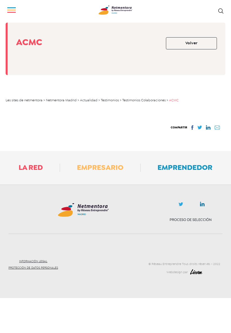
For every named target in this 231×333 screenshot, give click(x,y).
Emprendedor (184, 167)
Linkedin (202, 205)
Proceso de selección (191, 220)
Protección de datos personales (33, 268)
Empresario (100, 167)
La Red (31, 167)
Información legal (33, 261)
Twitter (181, 205)
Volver (191, 43)
